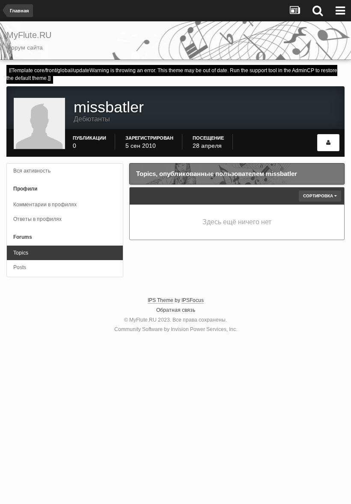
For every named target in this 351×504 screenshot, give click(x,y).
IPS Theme (160, 300)
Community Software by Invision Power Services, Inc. (175, 329)
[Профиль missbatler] (328, 142)
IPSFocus (192, 300)
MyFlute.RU (143, 320)
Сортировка (318, 195)
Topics (20, 253)
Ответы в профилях (37, 219)
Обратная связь (175, 310)
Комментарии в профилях (45, 205)
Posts (19, 267)
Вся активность (32, 171)
